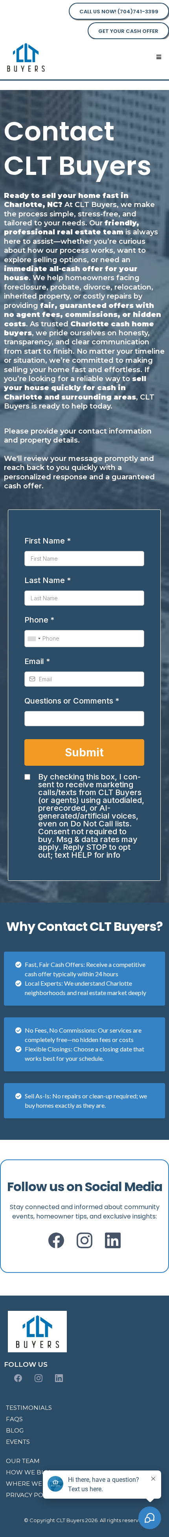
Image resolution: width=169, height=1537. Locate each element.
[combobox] (34, 638)
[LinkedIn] (113, 1240)
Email (37, 661)
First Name (47, 540)
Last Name (47, 580)
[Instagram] (84, 1240)
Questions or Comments (71, 701)
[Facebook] (56, 1240)
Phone (39, 620)
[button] (158, 57)
